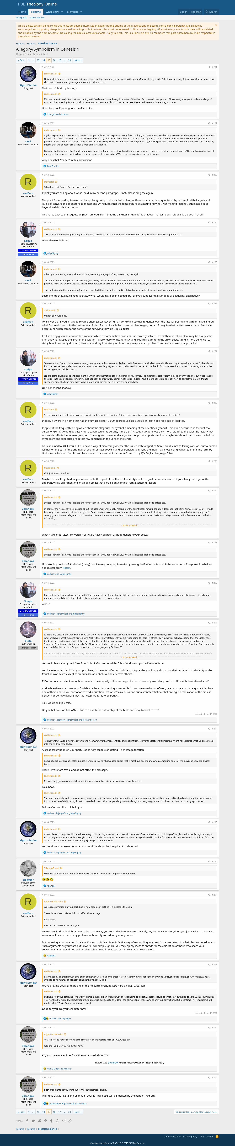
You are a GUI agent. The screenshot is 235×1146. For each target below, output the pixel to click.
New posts (21, 17)
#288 (214, 402)
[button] (62, 12)
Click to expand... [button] (129, 525)
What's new (52, 11)
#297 (214, 894)
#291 (214, 542)
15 (49, 60)
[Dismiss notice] (215, 25)
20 (69, 60)
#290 (214, 490)
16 (54, 60)
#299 (214, 1027)
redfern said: (50, 73)
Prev (22, 60)
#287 (214, 351)
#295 (214, 822)
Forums (36, 11)
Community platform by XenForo (117, 1143)
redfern (28, 193)
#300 (214, 1077)
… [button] (33, 60)
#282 (214, 123)
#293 (214, 622)
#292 (214, 582)
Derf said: (49, 181)
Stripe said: (49, 310)
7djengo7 (28, 508)
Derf (28, 141)
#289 (214, 461)
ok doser (28, 879)
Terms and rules (172, 1136)
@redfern (113, 1062)
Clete (28, 640)
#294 (214, 728)
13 (38, 60)
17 (59, 60)
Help (202, 1136)
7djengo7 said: (51, 868)
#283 (214, 174)
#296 (214, 861)
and (57, 114)
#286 (214, 303)
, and (65, 613)
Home (22, 11)
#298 (214, 964)
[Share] (209, 67)
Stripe (28, 240)
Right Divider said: (53, 901)
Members (72, 11)
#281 (214, 67)
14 (43, 60)
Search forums (37, 17)
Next (76, 60)
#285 (214, 262)
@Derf (66, 567)
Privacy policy (190, 1136)
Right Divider (25, 54)
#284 (214, 222)
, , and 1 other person (72, 719)
